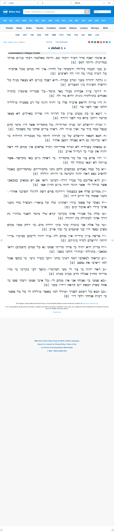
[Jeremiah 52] (3, 246)
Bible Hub (57, 312)
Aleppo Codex (13, 42)
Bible (5, 42)
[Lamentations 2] (110, 246)
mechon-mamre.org (90, 303)
